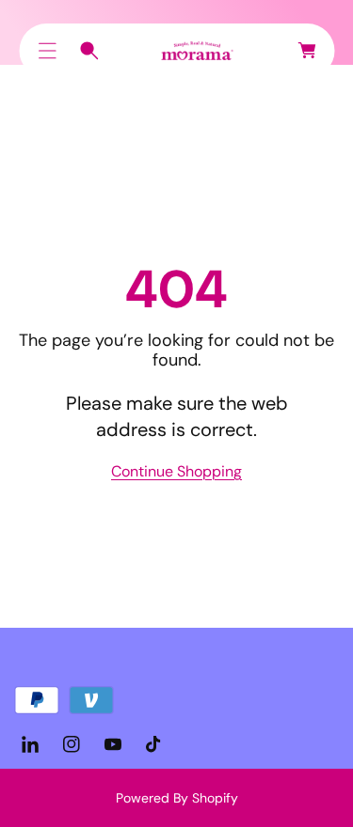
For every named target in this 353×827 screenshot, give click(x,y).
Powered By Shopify (177, 797)
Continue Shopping (176, 471)
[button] (47, 50)
